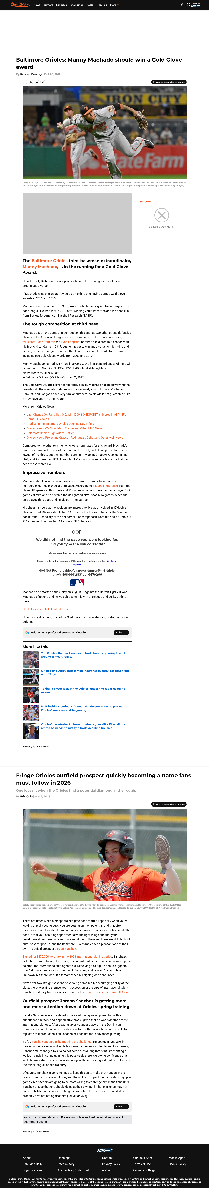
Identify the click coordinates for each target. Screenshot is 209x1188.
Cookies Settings (144, 1170)
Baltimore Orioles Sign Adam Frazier (50, 433)
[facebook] (182, 4)
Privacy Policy (111, 1164)
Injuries (102, 4)
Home (26, 746)
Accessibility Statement (73, 1170)
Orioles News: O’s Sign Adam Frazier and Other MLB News (65, 428)
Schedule (62, 4)
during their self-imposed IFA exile (108, 992)
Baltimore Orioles (50, 260)
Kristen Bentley (31, 74)
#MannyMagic (97, 368)
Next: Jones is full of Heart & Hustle (46, 609)
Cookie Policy (177, 1164)
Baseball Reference (105, 485)
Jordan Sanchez (65, 948)
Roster (90, 4)
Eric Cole (26, 796)
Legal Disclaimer (34, 1170)
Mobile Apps (177, 1158)
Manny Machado (40, 266)
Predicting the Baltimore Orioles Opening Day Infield (60, 423)
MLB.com (29, 342)
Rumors (48, 4)
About (27, 1158)
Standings (77, 4)
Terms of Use (142, 1164)
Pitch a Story (66, 1164)
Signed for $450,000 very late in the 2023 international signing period (67, 956)
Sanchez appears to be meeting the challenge (62, 1041)
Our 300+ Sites (142, 1158)
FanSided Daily (32, 1164)
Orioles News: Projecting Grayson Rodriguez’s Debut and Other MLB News (75, 437)
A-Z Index (108, 1170)
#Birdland (81, 368)
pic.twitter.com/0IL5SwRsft (41, 373)
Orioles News (41, 746)
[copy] (42, 82)
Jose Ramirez (46, 342)
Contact (107, 1158)
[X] (188, 4)
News (37, 4)
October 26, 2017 (73, 377)
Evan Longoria (70, 342)
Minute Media (23, 1179)
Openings (64, 1158)
